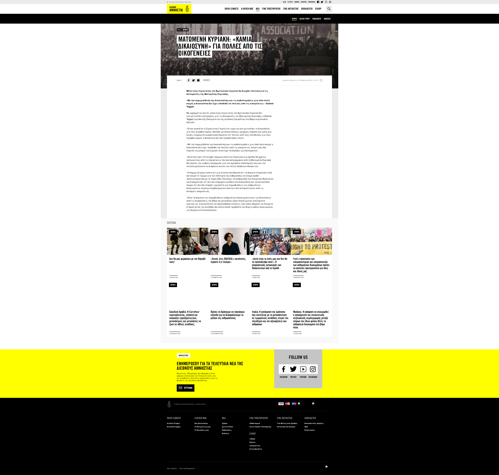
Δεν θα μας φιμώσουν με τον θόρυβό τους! (187, 254)
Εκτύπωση (320, 80)
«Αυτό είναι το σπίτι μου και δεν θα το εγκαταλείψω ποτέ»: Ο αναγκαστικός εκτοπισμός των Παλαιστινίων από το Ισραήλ (270, 254)
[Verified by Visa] (304, 402)
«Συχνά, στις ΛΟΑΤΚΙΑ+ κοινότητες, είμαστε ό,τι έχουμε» (229, 254)
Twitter (322, 2)
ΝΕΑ (179, 30)
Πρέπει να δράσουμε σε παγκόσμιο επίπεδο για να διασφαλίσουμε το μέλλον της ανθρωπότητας (229, 309)
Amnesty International (179, 9)
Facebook (318, 2)
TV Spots (290, 2)
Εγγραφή (188, 388)
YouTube (326, 2)
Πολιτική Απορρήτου (187, 468)
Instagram (330, 2)
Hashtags (304, 2)
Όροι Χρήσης (172, 468)
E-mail (198, 80)
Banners (296, 2)
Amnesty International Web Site (180, 2)
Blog (284, 2)
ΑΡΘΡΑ (185, 30)
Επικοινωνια (311, 2)
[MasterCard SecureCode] (322, 402)
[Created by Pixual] (329, 467)
